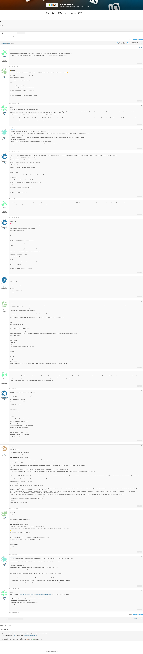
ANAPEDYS (66, 4)
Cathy (5, 75)
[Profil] (3, 77)
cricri (9, 43)
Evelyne (13, 635)
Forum (66, 13)
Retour (135, 39)
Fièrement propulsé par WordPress (52, 651)
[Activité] (4, 77)
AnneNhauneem (5, 160)
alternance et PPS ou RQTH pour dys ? (31, 635)
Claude (5, 136)
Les (47, 13)
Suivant (140, 39)
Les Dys (53, 13)
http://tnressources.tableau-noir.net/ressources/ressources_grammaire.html (35, 594)
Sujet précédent (133, 618)
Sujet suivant (138, 618)
